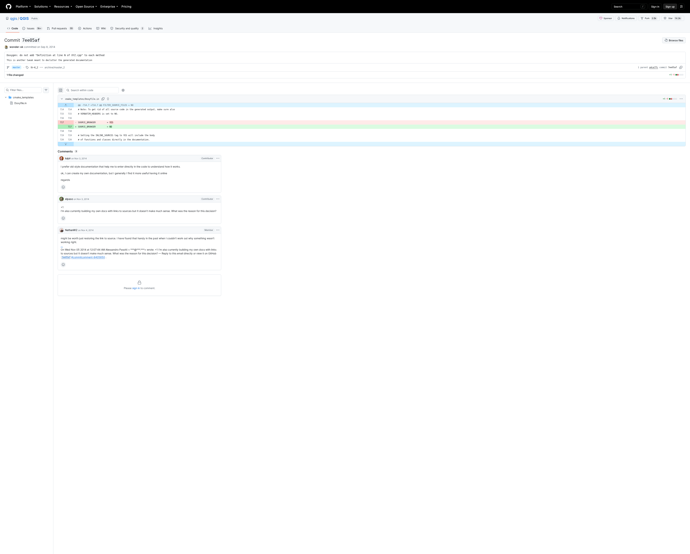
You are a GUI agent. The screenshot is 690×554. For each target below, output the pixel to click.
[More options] (681, 99)
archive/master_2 (55, 67)
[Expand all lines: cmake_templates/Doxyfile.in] (108, 98)
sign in (136, 288)
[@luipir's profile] (61, 158)
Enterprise (107, 6)
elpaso (69, 198)
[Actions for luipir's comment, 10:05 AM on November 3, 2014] (217, 158)
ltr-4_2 (34, 67)
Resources (61, 6)
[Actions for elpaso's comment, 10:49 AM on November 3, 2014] (217, 199)
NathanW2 (71, 230)
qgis (13, 18)
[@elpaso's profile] (61, 199)
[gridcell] (372, 105)
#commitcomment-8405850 (83, 257)
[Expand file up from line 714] (66, 105)
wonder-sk (16, 46)
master (16, 67)
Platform (22, 6)
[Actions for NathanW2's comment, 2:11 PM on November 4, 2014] (217, 230)
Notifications (628, 18)
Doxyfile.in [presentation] (20, 102)
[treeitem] (26, 100)
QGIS (24, 18)
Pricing (126, 6)
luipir (68, 158)
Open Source (85, 6)
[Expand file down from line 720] (66, 144)
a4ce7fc (653, 67)
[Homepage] (9, 6)
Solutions (41, 6)
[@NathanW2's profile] (61, 230)
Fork (650, 18)
